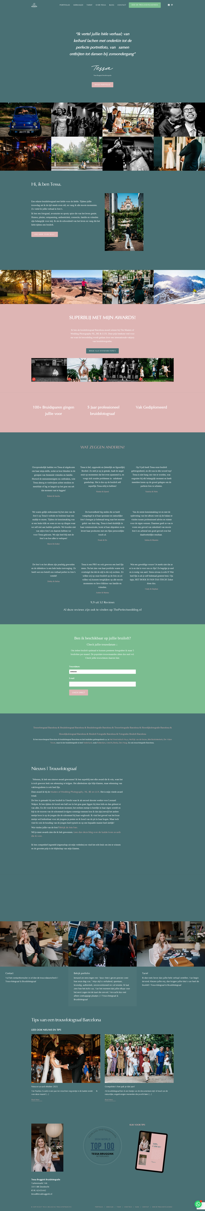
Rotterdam (101, 743)
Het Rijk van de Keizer (138, 739)
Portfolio (65, 5)
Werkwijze (78, 5)
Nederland (87, 743)
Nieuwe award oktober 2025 (44, 1086)
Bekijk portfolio (102, 85)
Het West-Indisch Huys (119, 739)
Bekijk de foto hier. (68, 827)
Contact (122, 5)
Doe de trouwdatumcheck (145, 5)
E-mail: (72, 678)
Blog (111, 5)
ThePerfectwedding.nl (127, 609)
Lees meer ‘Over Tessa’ (44, 234)
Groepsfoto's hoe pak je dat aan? (120, 1086)
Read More (36, 1099)
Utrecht (109, 743)
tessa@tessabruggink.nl (41, 1194)
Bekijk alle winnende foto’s (102, 351)
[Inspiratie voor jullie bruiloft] (171, 4)
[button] (198, 1204)
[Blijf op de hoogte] (168, 4)
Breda (115, 743)
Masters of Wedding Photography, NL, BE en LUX (75, 792)
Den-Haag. (123, 743)
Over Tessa (101, 5)
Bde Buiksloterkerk (155, 739)
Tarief (89, 5)
